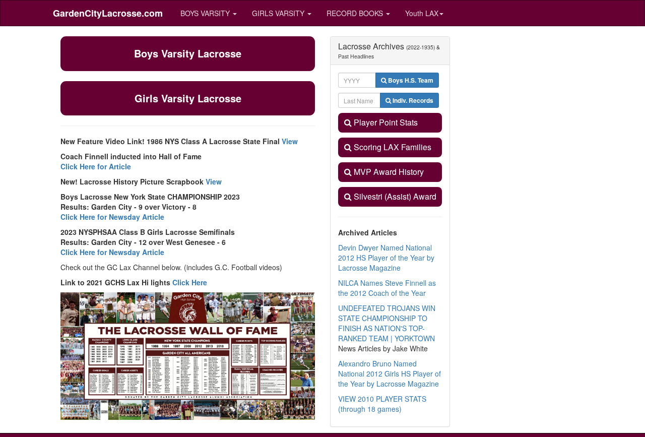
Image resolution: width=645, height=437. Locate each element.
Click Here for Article (95, 166)
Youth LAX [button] (421, 13)
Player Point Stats (385, 122)
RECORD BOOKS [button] (356, 13)
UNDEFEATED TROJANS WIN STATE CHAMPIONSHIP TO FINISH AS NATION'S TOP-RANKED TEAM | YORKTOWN (386, 323)
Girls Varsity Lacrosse (188, 98)
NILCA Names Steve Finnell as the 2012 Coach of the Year (387, 288)
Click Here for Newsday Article (112, 217)
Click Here (189, 282)
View (290, 141)
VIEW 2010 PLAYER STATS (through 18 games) (382, 404)
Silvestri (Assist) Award (394, 196)
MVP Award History (388, 171)
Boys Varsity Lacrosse (187, 53)
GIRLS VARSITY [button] (279, 13)
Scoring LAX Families (391, 147)
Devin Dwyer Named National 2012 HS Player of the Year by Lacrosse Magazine (386, 257)
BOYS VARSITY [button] (206, 13)
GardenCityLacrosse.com (108, 13)
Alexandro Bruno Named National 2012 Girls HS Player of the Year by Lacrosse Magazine (389, 373)
